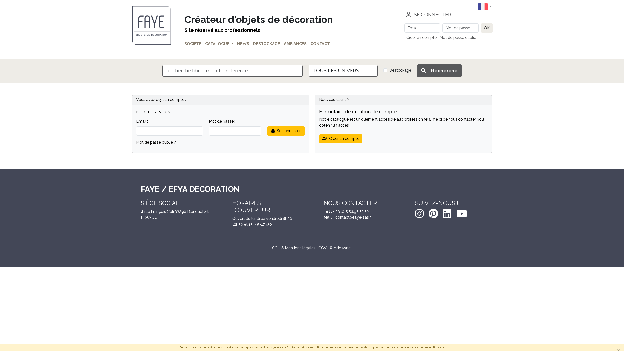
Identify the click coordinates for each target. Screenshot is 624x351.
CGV (322, 248)
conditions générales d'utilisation (279, 347)
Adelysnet (343, 248)
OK (487, 28)
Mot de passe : (222, 121)
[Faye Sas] (151, 25)
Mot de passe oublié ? (156, 142)
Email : (142, 121)
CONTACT (320, 43)
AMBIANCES (295, 43)
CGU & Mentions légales (293, 248)
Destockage (400, 70)
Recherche (444, 71)
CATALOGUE (217, 43)
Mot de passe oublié (457, 37)
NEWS (243, 43)
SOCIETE (193, 43)
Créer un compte (421, 37)
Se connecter (289, 130)
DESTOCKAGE (266, 43)
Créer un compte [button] (344, 138)
